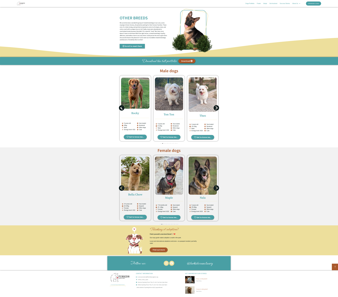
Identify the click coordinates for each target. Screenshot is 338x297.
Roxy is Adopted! (201, 279)
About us (295, 3)
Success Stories (285, 3)
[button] (121, 108)
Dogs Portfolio (249, 3)
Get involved (273, 3)
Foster (259, 3)
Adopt (265, 3)
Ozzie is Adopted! (202, 289)
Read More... (199, 281)
